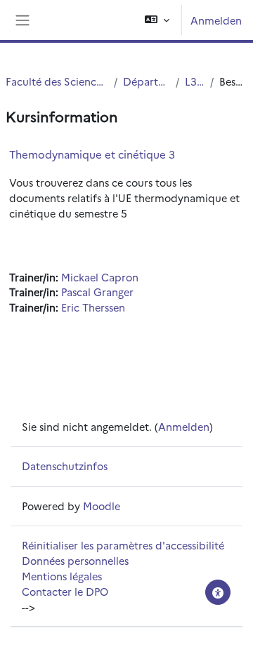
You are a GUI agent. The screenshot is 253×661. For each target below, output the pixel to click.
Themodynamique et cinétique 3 (92, 154)
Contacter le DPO (65, 591)
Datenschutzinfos (65, 465)
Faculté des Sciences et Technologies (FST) (57, 81)
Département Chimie (146, 81)
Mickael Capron (99, 276)
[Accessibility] (218, 592)
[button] (157, 20)
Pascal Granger (97, 291)
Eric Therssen (93, 307)
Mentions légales (62, 575)
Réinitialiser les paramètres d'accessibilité (123, 545)
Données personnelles (75, 560)
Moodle (101, 505)
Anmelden (216, 20)
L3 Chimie (195, 81)
